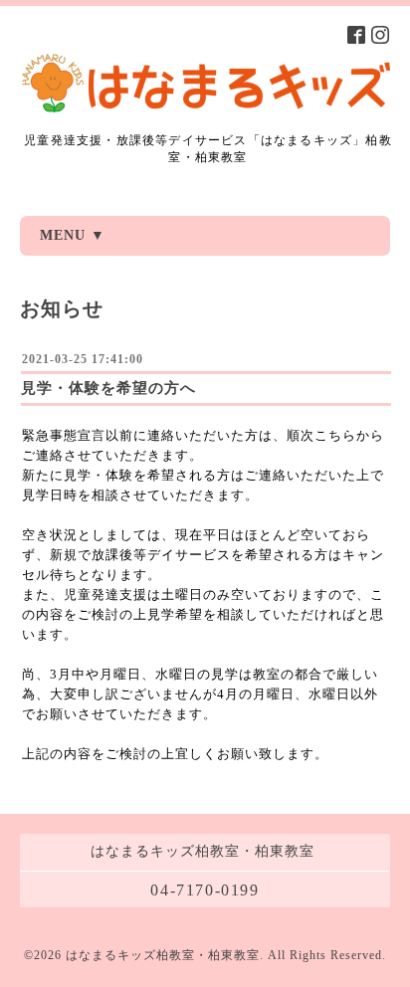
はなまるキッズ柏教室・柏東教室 (163, 955)
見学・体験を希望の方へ (108, 388)
